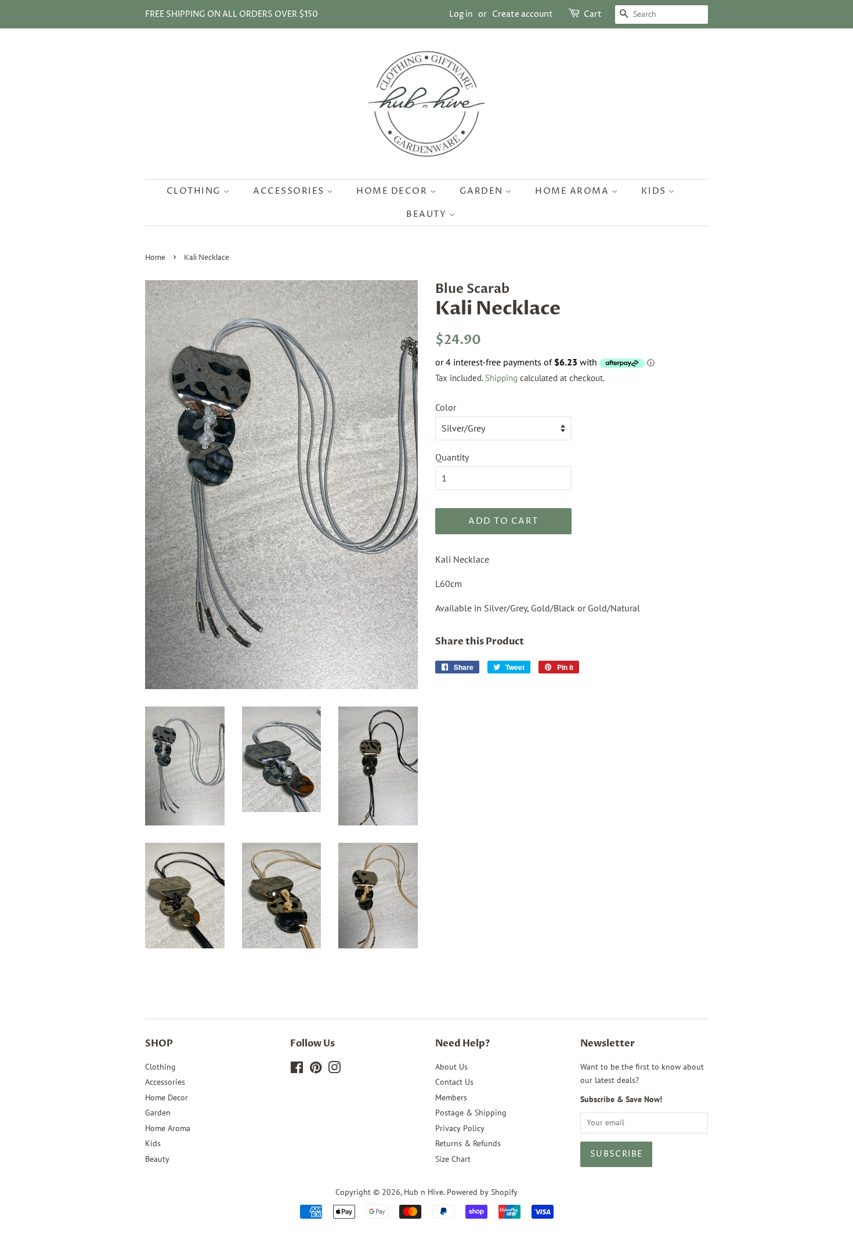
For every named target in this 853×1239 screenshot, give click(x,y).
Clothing (195, 191)
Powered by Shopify (482, 1192)
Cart (593, 14)
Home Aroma (573, 191)
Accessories (290, 191)
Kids (655, 191)
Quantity (452, 457)
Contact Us (454, 1082)
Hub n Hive (423, 1192)
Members (451, 1097)
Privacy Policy (460, 1128)
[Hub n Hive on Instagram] (334, 1069)
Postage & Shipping (471, 1112)
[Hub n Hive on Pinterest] (315, 1069)
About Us (451, 1067)
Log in (461, 14)
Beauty (427, 214)
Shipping (501, 377)
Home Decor (393, 191)
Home (155, 258)
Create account (522, 14)
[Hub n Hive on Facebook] (296, 1069)
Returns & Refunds (468, 1143)
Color (445, 407)
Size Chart (453, 1159)
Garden (483, 191)
